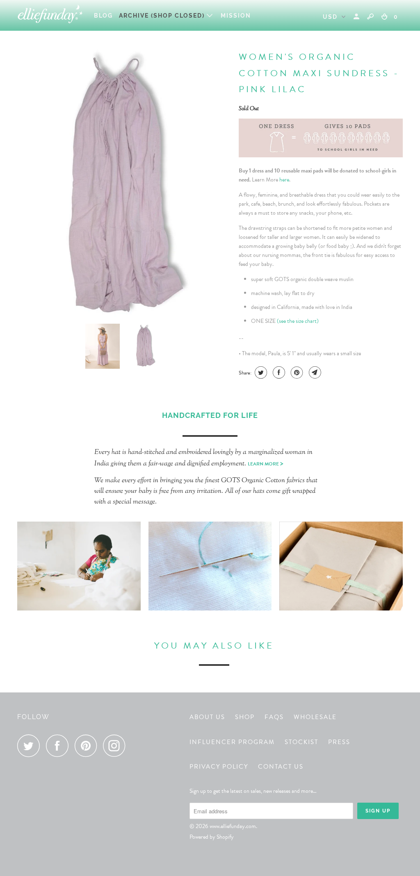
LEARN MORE (265, 464)
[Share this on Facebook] (278, 372)
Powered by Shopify (211, 837)
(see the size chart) (298, 321)
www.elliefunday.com (233, 826)
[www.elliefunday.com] (50, 15)
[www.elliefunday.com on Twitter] (30, 745)
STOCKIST (301, 742)
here (284, 179)
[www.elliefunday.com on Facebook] (59, 745)
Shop (245, 717)
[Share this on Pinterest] (296, 372)
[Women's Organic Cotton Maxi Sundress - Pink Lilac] (124, 182)
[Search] (370, 16)
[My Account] (357, 16)
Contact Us (281, 766)
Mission (236, 15)
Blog (103, 15)
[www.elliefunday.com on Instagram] (116, 745)
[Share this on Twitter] (260, 372)
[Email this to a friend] (314, 372)
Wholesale (315, 717)
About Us (207, 717)
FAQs (274, 717)
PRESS (339, 742)
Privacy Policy (218, 766)
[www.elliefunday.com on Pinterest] (88, 745)
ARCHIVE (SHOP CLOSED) (163, 15)
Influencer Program (232, 742)
